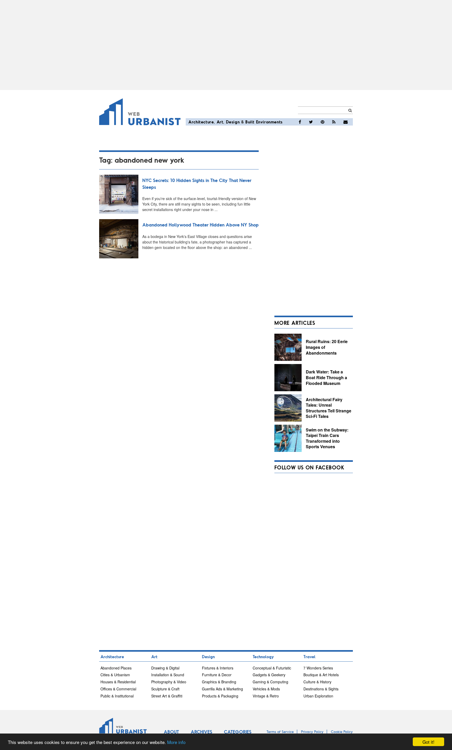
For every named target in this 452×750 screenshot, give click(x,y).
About (171, 731)
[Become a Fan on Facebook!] (300, 122)
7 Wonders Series (318, 668)
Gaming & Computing (270, 681)
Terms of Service (280, 731)
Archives (201, 731)
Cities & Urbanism (115, 674)
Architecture (201, 121)
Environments (269, 121)
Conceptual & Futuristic (272, 668)
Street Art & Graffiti (166, 695)
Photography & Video (168, 681)
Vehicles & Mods (266, 688)
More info (176, 742)
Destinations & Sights (320, 688)
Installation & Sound (167, 674)
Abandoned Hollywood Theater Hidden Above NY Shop (200, 225)
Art (220, 121)
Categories (237, 731)
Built (250, 121)
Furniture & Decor (216, 674)
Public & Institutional (117, 695)
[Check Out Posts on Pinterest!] (322, 122)
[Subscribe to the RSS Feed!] (334, 122)
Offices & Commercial (118, 688)
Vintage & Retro (266, 695)
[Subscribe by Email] (346, 122)
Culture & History (317, 681)
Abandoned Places (116, 668)
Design (233, 121)
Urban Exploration (318, 695)
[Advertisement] (226, 45)
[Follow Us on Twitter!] (311, 122)
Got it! (428, 741)
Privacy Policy (312, 731)
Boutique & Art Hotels (321, 674)
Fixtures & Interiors (217, 668)
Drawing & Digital (165, 668)
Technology (263, 656)
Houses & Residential (118, 681)
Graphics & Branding (219, 681)
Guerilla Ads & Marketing (222, 688)
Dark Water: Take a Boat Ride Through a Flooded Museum (326, 377)
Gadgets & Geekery (269, 674)
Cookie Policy (342, 731)
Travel (309, 656)
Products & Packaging (220, 695)
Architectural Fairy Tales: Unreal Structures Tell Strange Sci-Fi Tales (328, 407)
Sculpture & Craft (165, 688)
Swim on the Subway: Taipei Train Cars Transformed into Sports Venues (327, 438)
